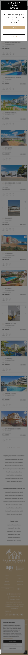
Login (14, 27)
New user (14, 36)
